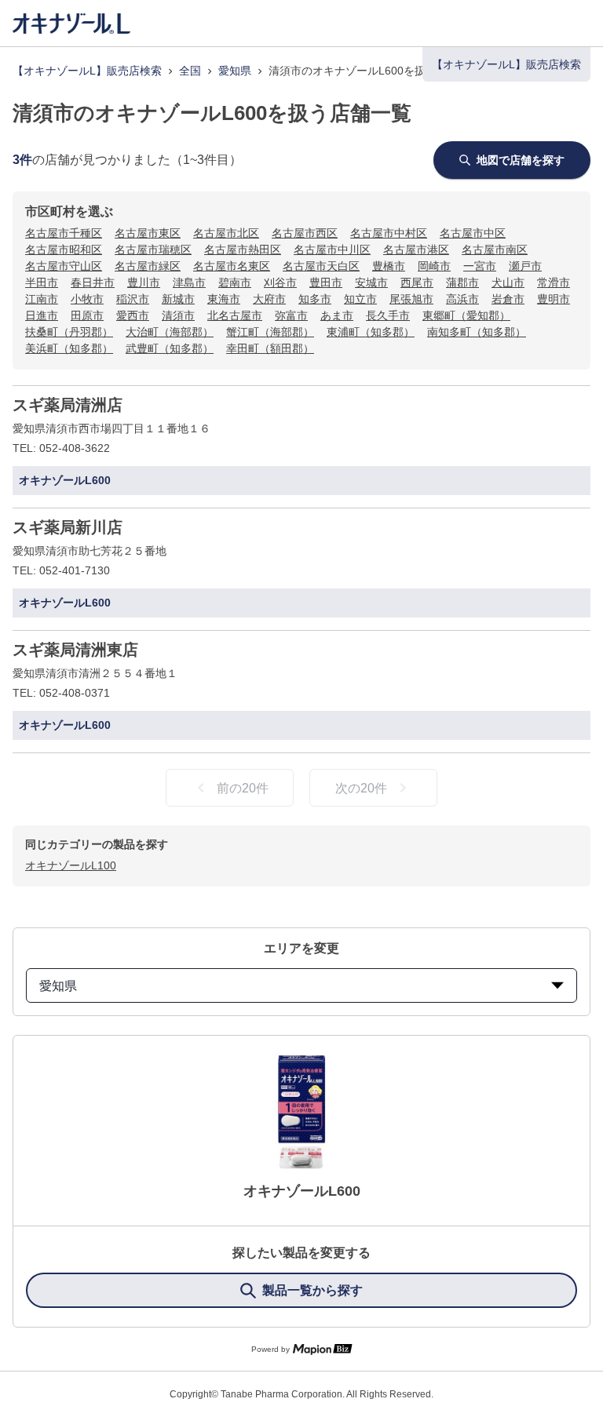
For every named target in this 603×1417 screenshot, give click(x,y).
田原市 (87, 315)
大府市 (269, 299)
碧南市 (234, 282)
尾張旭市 (411, 299)
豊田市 (325, 282)
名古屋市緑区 (148, 266)
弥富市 (291, 315)
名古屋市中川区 (332, 249)
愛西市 (132, 315)
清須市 (178, 315)
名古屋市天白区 (321, 266)
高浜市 (462, 299)
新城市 (178, 299)
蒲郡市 (462, 282)
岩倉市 (508, 299)
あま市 (336, 315)
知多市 (314, 299)
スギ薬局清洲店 (67, 404)
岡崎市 (434, 266)
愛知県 (234, 70)
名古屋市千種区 (63, 233)
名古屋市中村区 (388, 233)
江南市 (41, 299)
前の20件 (243, 788)
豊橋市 (388, 266)
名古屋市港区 (416, 249)
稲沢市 (132, 299)
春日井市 (93, 282)
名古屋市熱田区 (242, 249)
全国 (190, 70)
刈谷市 (280, 282)
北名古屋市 (234, 315)
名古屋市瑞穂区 (153, 249)
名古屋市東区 (148, 233)
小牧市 (87, 299)
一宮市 (479, 266)
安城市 (371, 282)
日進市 (41, 315)
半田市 (41, 282)
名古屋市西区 (305, 233)
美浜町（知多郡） (69, 348)
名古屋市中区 (473, 233)
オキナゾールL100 (70, 865)
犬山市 (508, 282)
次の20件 (361, 788)
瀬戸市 (525, 266)
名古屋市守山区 (63, 266)
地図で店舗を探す (521, 160)
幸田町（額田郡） (270, 348)
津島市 (189, 282)
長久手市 (388, 315)
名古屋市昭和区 (63, 249)
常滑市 (553, 282)
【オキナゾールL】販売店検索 (87, 70)
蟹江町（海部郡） (270, 332)
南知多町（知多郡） (476, 332)
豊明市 (553, 299)
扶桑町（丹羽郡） (69, 332)
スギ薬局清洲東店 (75, 649)
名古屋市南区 (495, 249)
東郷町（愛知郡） (466, 315)
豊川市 (143, 282)
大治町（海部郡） (170, 332)
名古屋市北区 (226, 233)
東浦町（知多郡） (371, 332)
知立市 (360, 299)
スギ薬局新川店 (67, 527)
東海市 (223, 299)
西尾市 (416, 282)
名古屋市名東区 (231, 266)
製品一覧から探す (312, 1290)
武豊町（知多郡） (170, 348)
